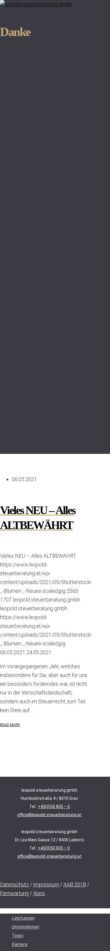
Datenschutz (14, 884)
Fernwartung (14, 893)
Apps (39, 893)
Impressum (46, 884)
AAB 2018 (74, 884)
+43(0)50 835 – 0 (54, 806)
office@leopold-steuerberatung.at (49, 814)
